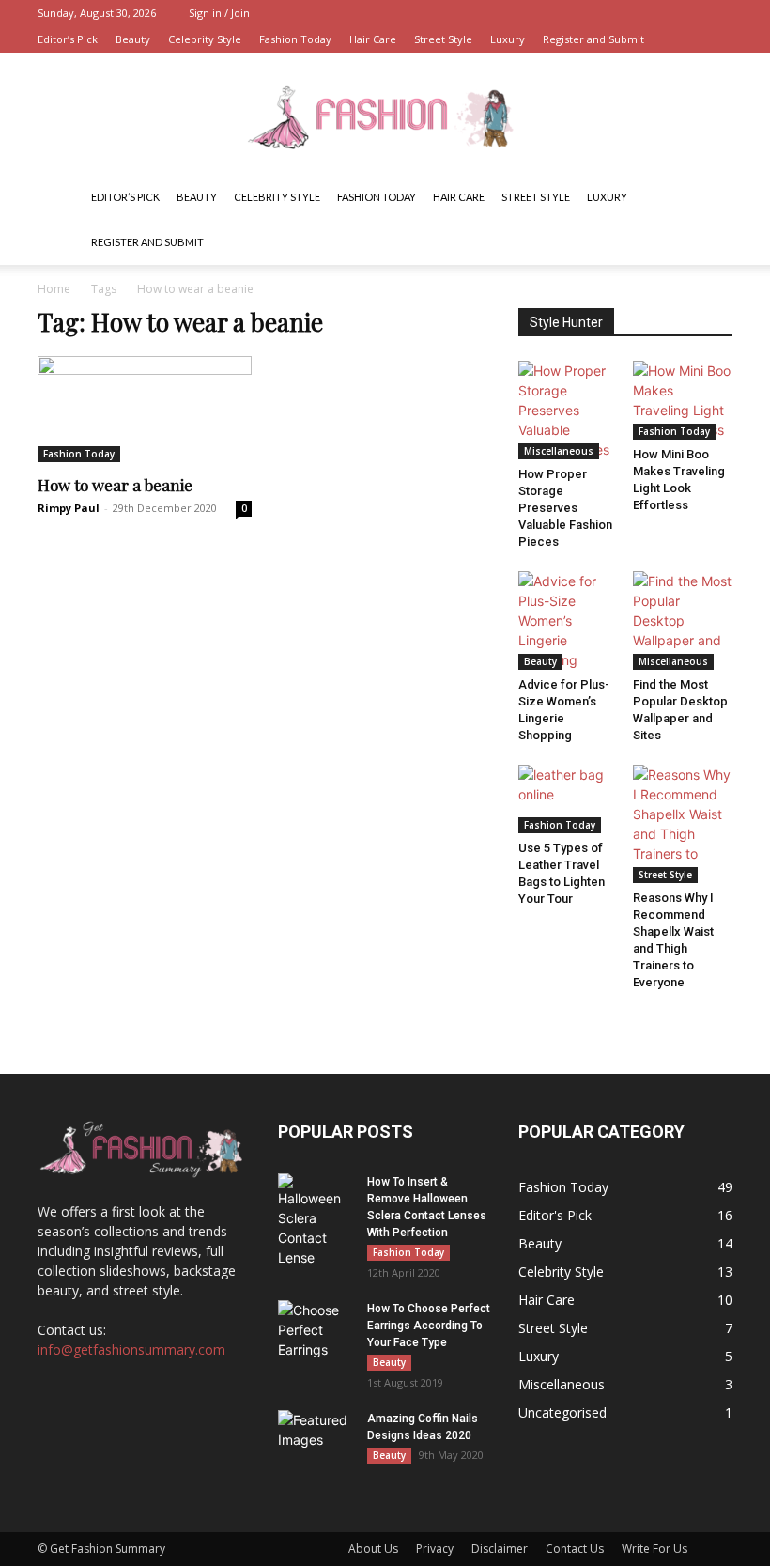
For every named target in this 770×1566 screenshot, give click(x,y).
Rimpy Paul (69, 508)
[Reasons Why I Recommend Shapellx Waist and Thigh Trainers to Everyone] (683, 824)
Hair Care (372, 39)
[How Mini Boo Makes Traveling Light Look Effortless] (683, 400)
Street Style (443, 39)
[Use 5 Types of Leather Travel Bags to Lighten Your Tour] (568, 799)
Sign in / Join (219, 13)
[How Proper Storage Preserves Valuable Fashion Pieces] (568, 410)
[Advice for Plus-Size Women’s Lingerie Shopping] (568, 620)
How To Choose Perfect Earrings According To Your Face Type (428, 1325)
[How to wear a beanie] (145, 409)
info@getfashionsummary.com (131, 1349)
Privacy (435, 1549)
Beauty (133, 39)
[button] (709, 198)
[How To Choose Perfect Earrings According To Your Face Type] (315, 1329)
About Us (373, 1549)
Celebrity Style (204, 39)
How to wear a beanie (115, 484)
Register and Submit (593, 39)
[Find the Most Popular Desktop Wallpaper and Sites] (683, 620)
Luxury (507, 39)
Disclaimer (499, 1549)
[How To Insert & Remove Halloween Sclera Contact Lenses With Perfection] (315, 1220)
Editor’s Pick (68, 39)
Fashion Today (295, 39)
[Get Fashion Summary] (385, 115)
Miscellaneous (558, 450)
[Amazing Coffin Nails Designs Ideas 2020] (315, 1436)
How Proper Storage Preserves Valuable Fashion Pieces (565, 508)
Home (54, 289)
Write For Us (654, 1549)
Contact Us (575, 1549)
